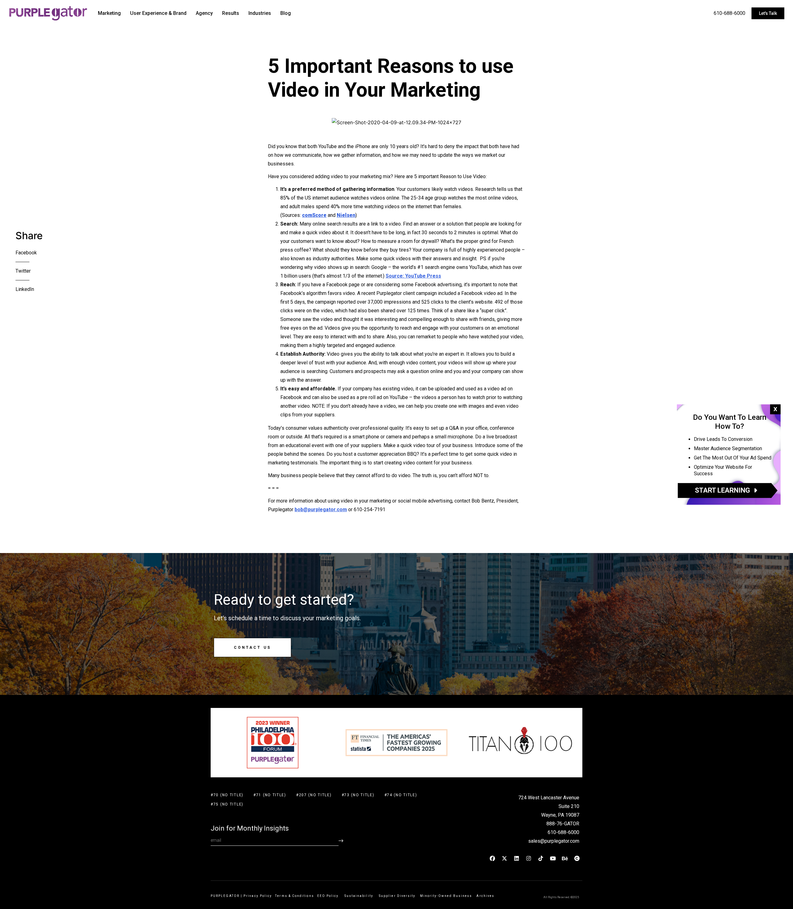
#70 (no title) (227, 795)
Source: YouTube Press (413, 276)
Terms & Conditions (294, 896)
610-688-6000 (729, 13)
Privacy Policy (257, 896)
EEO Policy (329, 896)
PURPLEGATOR (225, 896)
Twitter (23, 271)
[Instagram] (529, 858)
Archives (485, 896)
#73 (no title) (358, 795)
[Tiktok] (541, 858)
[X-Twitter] (504, 858)
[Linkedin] (516, 858)
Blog (285, 13)
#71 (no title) (269, 795)
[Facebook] (492, 858)
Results (230, 13)
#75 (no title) (227, 804)
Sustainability (360, 896)
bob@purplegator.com (321, 509)
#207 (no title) (314, 795)
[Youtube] (553, 858)
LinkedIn (24, 289)
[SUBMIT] (341, 841)
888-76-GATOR (562, 824)
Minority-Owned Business (446, 896)
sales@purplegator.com (553, 841)
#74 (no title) (400, 795)
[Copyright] (577, 858)
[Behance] (565, 858)
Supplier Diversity (397, 896)
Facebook (26, 253)
